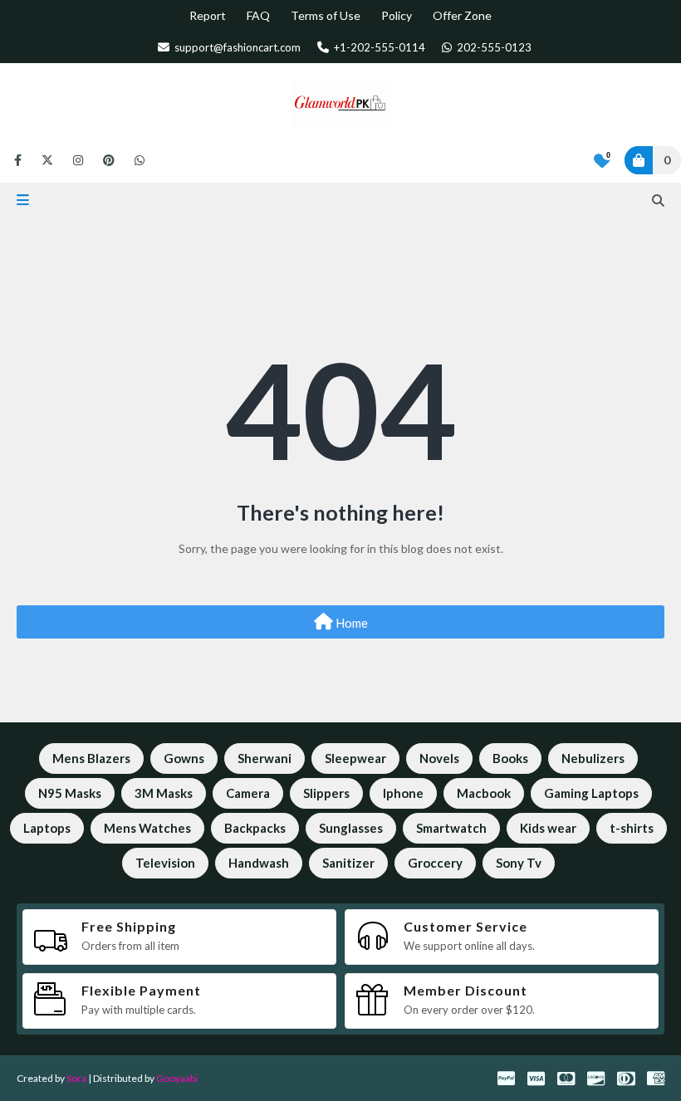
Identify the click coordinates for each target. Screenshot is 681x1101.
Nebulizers (593, 758)
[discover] (596, 1078)
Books (510, 758)
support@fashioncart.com (236, 47)
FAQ (258, 15)
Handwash (258, 862)
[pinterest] (108, 160)
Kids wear (548, 827)
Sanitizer (348, 862)
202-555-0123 (493, 47)
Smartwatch (451, 827)
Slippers (326, 792)
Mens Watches (147, 827)
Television (165, 862)
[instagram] (78, 160)
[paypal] (506, 1078)
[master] (566, 1078)
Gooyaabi (177, 1078)
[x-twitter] (47, 160)
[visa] (536, 1078)
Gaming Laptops (591, 792)
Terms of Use (325, 15)
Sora (76, 1078)
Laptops (47, 827)
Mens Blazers (91, 758)
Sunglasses (351, 827)
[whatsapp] (137, 160)
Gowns (184, 758)
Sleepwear (355, 758)
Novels (439, 758)
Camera (248, 792)
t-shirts (632, 827)
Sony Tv (518, 862)
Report (207, 15)
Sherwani (265, 758)
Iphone (403, 792)
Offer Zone (462, 15)
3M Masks (164, 792)
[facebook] (17, 160)
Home (350, 622)
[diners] (626, 1078)
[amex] (653, 1078)
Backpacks (255, 827)
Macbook (484, 792)
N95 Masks (69, 792)
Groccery (435, 862)
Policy (396, 15)
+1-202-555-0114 (378, 47)
